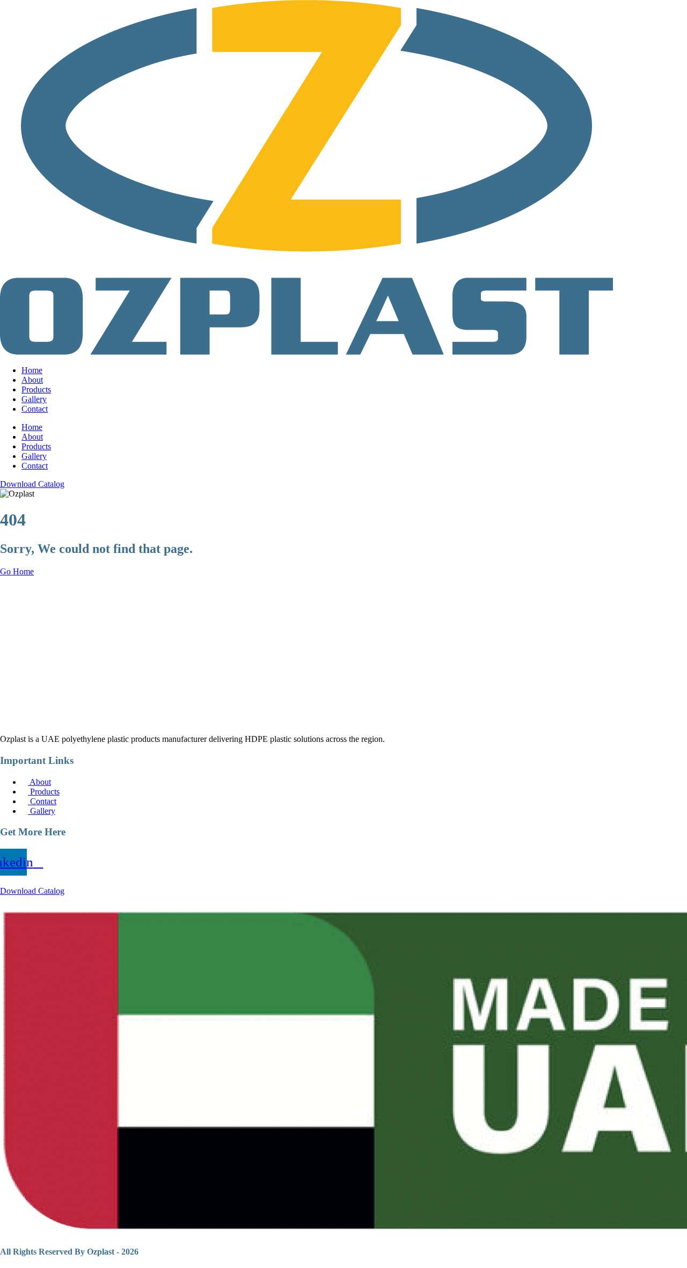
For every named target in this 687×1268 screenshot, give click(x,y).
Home (31, 370)
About (32, 379)
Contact (34, 408)
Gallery (34, 399)
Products (36, 389)
